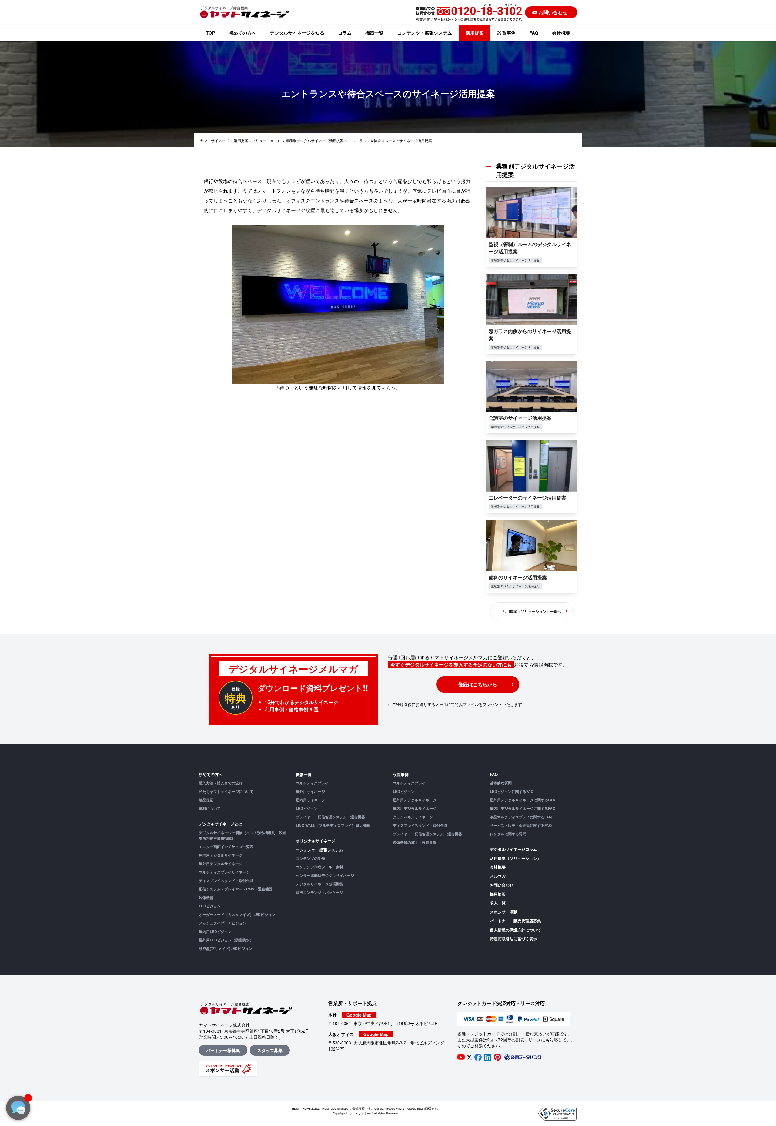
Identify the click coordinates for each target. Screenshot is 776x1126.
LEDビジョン (210, 906)
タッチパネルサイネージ (413, 817)
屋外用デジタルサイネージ (220, 863)
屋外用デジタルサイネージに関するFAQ (522, 800)
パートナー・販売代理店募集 (515, 921)
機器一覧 (374, 32)
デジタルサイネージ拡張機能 (319, 884)
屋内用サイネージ (310, 800)
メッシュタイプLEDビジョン (222, 923)
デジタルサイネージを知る (297, 32)
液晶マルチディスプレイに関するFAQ (521, 817)
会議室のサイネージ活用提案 (520, 417)
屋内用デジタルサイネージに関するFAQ (522, 808)
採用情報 (498, 894)
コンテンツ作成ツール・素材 (319, 867)
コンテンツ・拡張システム (424, 32)
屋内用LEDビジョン (215, 931)
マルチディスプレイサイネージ (224, 872)
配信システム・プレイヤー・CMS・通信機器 (236, 889)
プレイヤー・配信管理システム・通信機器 (330, 817)
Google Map (359, 1015)
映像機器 (206, 897)
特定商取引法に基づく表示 (513, 938)
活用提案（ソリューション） (515, 858)
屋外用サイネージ (310, 791)
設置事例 (506, 32)
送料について (210, 808)
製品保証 (206, 800)
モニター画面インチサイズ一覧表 (226, 846)
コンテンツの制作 (310, 858)
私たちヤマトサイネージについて (226, 791)
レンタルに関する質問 (508, 834)
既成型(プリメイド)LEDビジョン (225, 948)
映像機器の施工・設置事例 (414, 842)
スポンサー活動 (503, 912)
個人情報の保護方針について (515, 930)
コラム (345, 32)
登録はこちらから (477, 684)
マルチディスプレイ (312, 783)
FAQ (533, 32)
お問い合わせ (501, 885)
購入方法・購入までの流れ (220, 783)
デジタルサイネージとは (220, 824)
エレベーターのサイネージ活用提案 (527, 497)
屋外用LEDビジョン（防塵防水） (226, 940)
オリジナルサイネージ (315, 841)
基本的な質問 (501, 783)
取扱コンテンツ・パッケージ (319, 892)
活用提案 (475, 32)
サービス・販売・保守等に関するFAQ (521, 825)
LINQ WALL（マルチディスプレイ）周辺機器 (333, 825)
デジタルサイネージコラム (513, 849)
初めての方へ (242, 32)
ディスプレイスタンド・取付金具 (226, 880)
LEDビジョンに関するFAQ (512, 791)
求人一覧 (498, 903)
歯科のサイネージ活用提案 (518, 577)
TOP (210, 32)
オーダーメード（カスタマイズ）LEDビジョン (237, 914)
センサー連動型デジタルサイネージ (325, 875)
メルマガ (498, 876)
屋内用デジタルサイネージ (220, 855)
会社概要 (561, 32)
